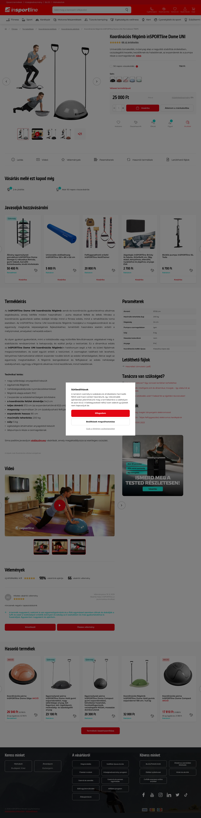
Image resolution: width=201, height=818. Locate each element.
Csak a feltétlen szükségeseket (100, 429)
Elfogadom (100, 413)
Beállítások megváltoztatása (100, 421)
